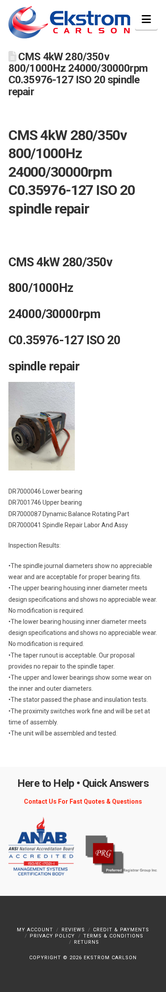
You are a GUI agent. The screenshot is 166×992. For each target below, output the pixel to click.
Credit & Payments (121, 930)
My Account (35, 930)
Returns (86, 942)
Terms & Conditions (113, 936)
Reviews (73, 930)
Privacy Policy (52, 936)
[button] (146, 19)
